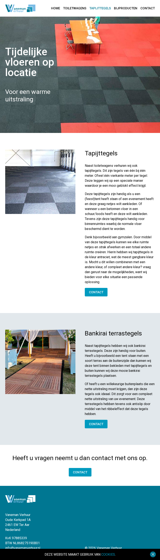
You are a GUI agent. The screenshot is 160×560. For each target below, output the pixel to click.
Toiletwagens (74, 8)
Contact (147, 8)
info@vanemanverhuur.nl (22, 548)
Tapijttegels (100, 8)
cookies (108, 554)
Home (55, 8)
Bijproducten (125, 8)
